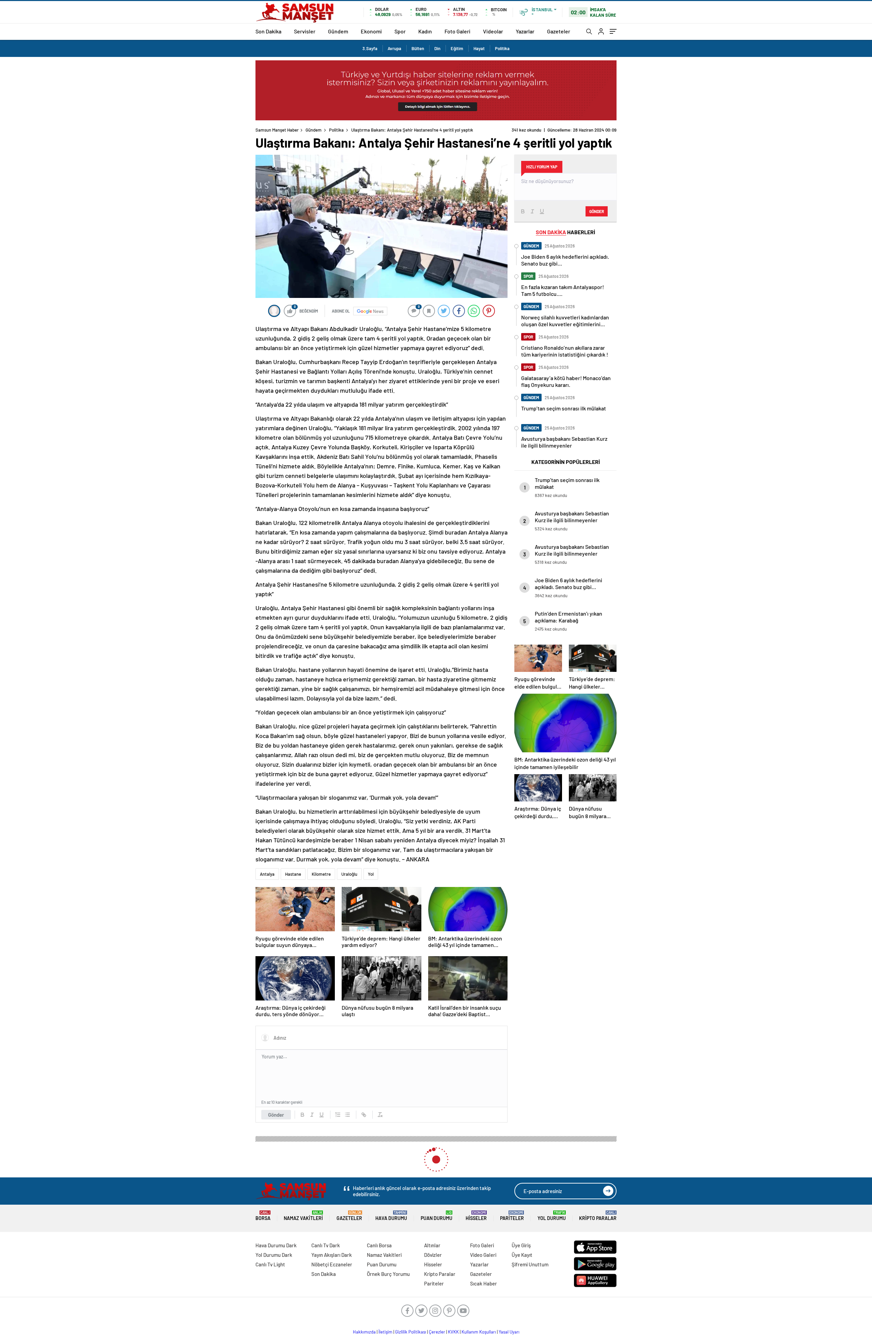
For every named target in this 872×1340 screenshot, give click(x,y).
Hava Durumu (391, 1215)
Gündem (338, 31)
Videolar (493, 31)
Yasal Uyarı (509, 1332)
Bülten (417, 48)
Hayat (479, 48)
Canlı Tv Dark (325, 1245)
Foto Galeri (457, 31)
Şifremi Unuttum (530, 1264)
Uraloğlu (349, 874)
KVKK (453, 1332)
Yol (371, 874)
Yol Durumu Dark (273, 1255)
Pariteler (512, 1215)
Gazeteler (558, 31)
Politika (502, 48)
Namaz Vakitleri (303, 1215)
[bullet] (347, 1115)
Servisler (304, 31)
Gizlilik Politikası (410, 1332)
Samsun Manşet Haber (277, 130)
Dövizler (433, 1255)
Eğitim (457, 48)
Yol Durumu (552, 1215)
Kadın (425, 31)
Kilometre (321, 874)
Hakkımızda (364, 1332)
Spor (400, 31)
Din (437, 48)
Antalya (267, 874)
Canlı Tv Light (270, 1264)
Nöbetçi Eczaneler (331, 1264)
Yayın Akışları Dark (331, 1255)
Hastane (293, 874)
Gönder (276, 1115)
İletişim (385, 1332)
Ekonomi (371, 31)
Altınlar (432, 1245)
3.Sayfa (369, 48)
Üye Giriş (521, 1245)
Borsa (262, 1215)
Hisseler (476, 1215)
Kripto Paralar (598, 1215)
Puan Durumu (436, 1215)
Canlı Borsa (379, 1245)
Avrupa (394, 48)
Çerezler (437, 1332)
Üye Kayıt (522, 1255)
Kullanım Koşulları (479, 1332)
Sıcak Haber (483, 1283)
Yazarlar (525, 31)
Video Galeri (483, 1255)
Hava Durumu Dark (276, 1245)
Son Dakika (268, 31)
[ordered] (338, 1115)
